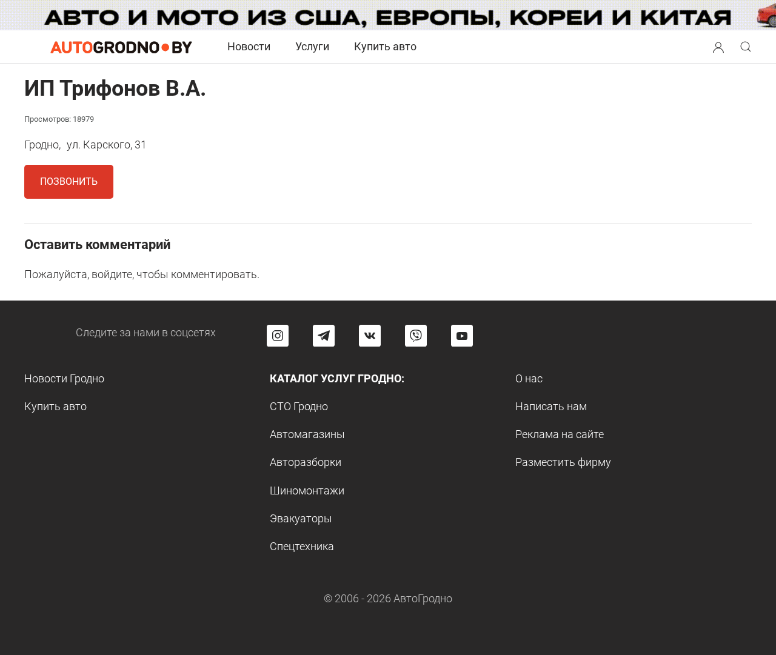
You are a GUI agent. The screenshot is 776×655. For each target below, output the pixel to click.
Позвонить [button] (69, 181)
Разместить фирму (563, 462)
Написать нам (551, 406)
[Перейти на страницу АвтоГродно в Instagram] (278, 336)
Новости (248, 46)
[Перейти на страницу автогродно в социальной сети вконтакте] (370, 336)
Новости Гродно (64, 378)
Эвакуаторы (301, 518)
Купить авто (385, 46)
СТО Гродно (299, 406)
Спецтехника (302, 546)
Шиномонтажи (307, 490)
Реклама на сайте (559, 434)
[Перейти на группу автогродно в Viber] (416, 336)
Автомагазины (307, 434)
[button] (718, 45)
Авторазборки (305, 462)
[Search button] (718, 46)
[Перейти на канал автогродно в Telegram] (324, 336)
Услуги (312, 46)
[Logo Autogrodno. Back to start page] (121, 46)
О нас (529, 378)
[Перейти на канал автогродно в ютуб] (462, 336)
